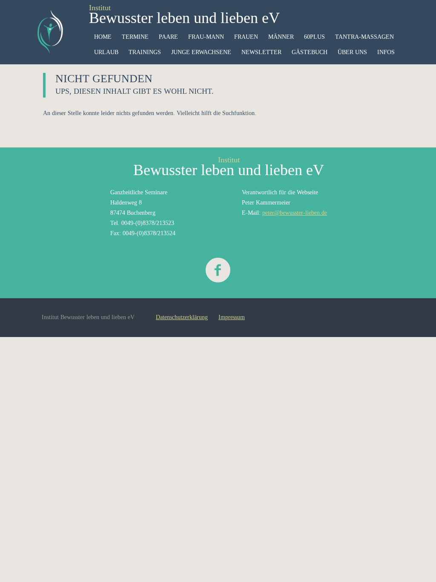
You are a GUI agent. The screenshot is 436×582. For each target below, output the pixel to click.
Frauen (246, 37)
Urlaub (106, 52)
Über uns (352, 52)
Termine (135, 37)
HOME (103, 37)
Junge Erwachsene (201, 52)
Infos (386, 52)
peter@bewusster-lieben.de (294, 213)
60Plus (314, 37)
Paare (168, 37)
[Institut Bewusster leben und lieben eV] (49, 32)
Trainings (145, 52)
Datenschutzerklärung (182, 317)
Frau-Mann (206, 37)
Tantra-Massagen (364, 37)
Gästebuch (309, 52)
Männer (281, 37)
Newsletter (261, 52)
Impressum (231, 317)
